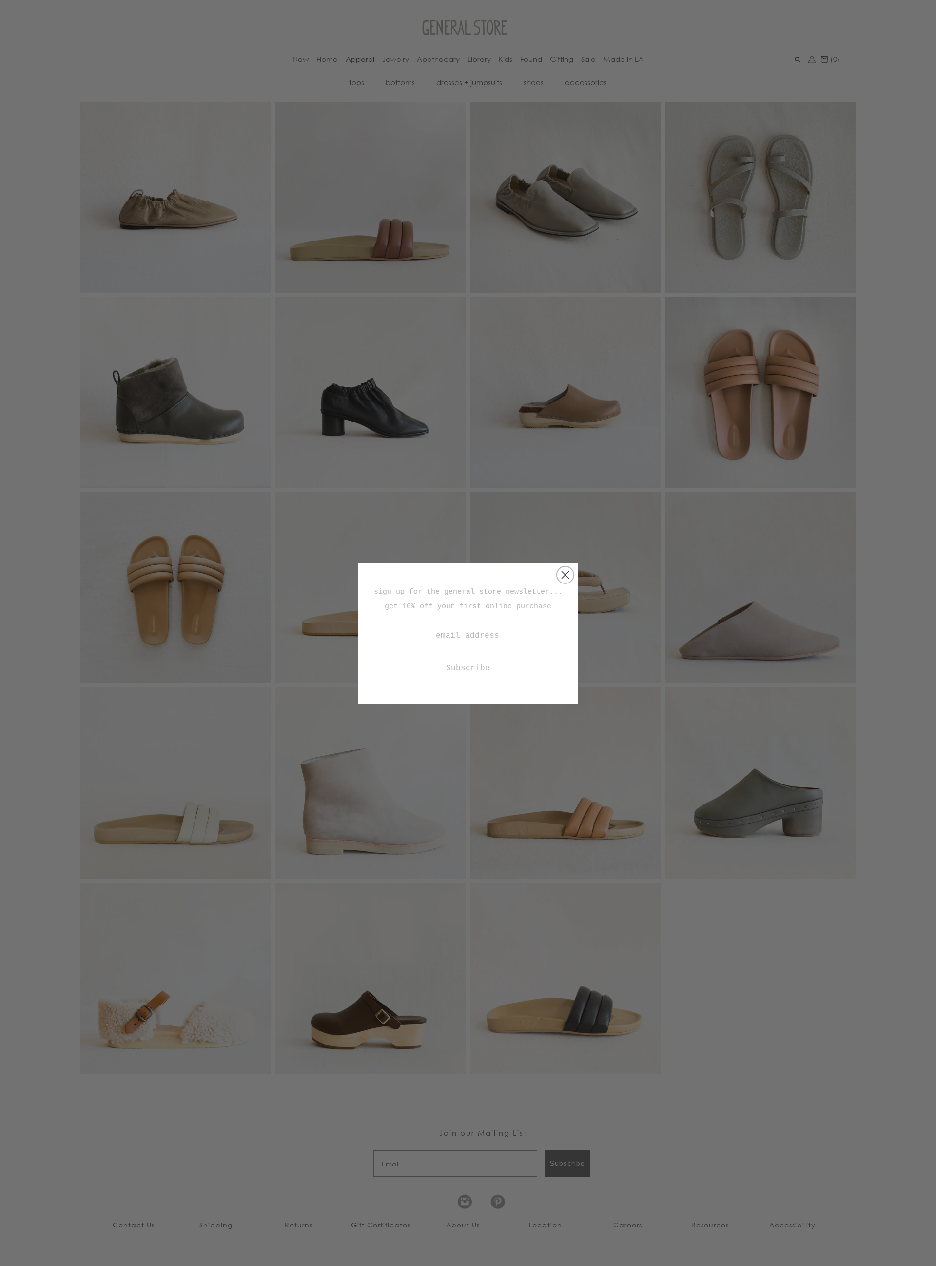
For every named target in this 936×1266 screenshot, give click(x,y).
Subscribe (468, 668)
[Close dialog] (565, 574)
